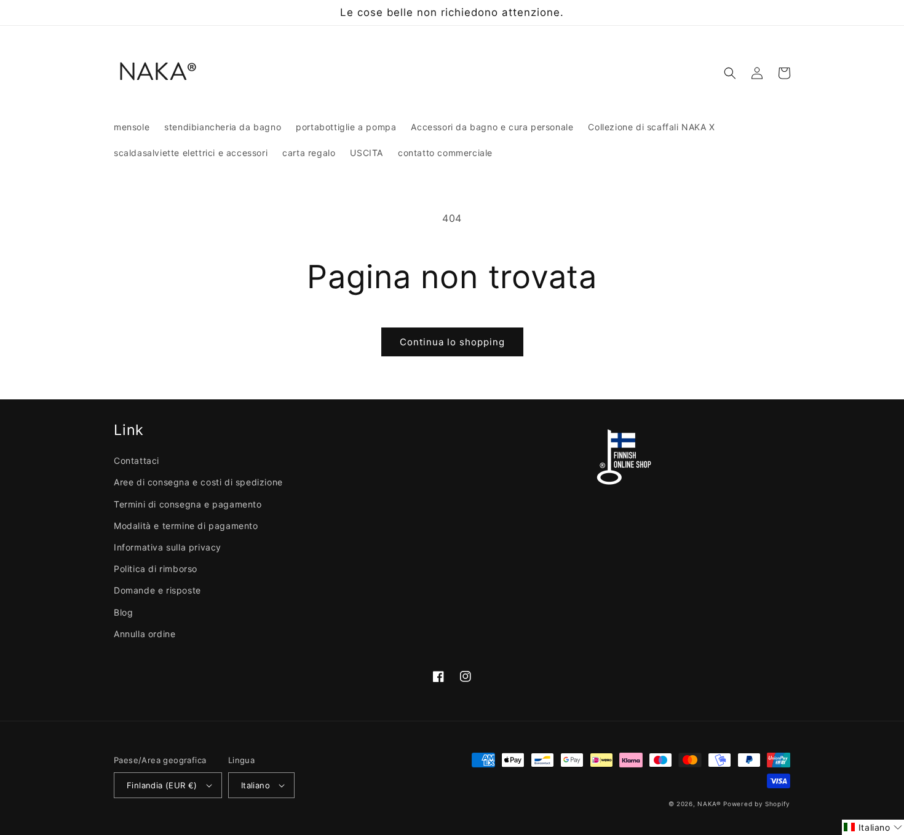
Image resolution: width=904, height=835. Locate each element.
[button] (729, 73)
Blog (123, 612)
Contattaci (136, 460)
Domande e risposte (157, 590)
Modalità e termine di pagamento (186, 525)
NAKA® (710, 803)
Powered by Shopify (756, 803)
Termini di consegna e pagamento (188, 504)
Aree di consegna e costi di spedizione (198, 482)
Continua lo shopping (452, 342)
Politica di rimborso (155, 568)
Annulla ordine (144, 634)
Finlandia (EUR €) (162, 785)
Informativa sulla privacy (167, 547)
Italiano (255, 785)
